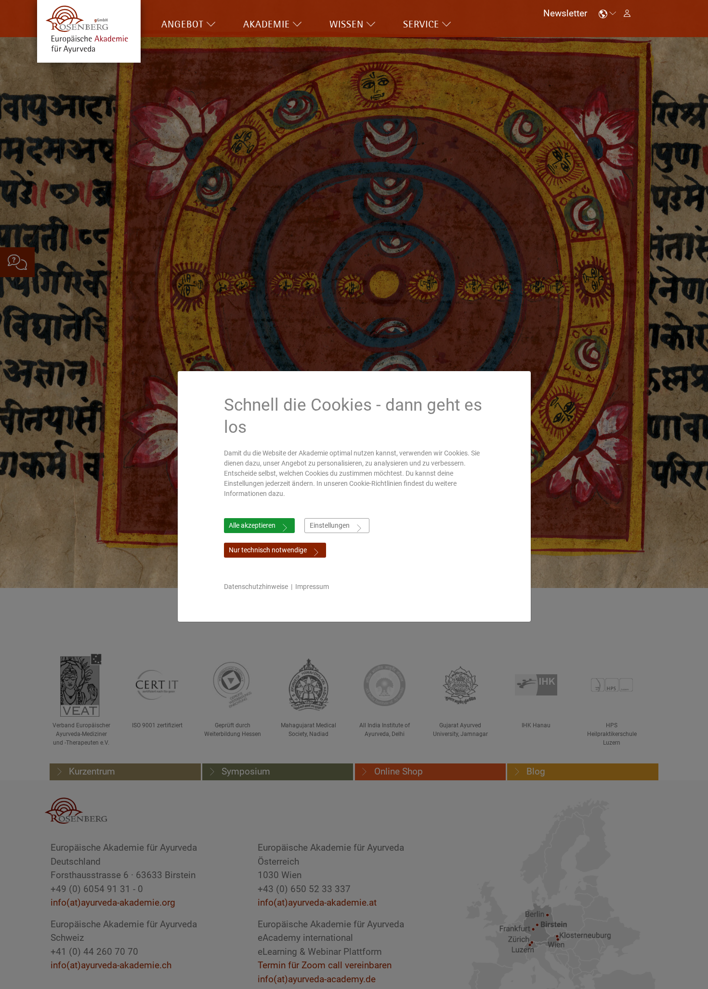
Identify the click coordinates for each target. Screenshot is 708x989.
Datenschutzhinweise (256, 586)
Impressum (312, 586)
